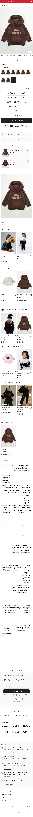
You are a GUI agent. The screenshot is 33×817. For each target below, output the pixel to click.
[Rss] (28, 806)
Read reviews (7, 769)
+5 (13, 80)
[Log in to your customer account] (23, 5)
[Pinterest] (11, 806)
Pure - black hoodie (6, 407)
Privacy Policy (24, 699)
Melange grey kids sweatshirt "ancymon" (7, 295)
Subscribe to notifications (11, 753)
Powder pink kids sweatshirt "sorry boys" (7, 372)
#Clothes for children (21, 715)
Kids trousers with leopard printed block (23, 255)
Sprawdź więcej (16, 670)
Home (2, 55)
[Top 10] (8, 395)
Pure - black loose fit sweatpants (22, 408)
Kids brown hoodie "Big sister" (6, 448)
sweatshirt (19, 55)
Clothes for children (10, 55)
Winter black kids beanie (5, 336)
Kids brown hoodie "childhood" (22, 295)
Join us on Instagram (9, 784)
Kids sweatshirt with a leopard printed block (23, 372)
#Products (6, 715)
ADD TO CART (18, 120)
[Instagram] (19, 806)
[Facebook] (4, 806)
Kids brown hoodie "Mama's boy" (22, 336)
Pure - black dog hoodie (5, 255)
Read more (7, 776)
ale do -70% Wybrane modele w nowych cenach (17, 1)
